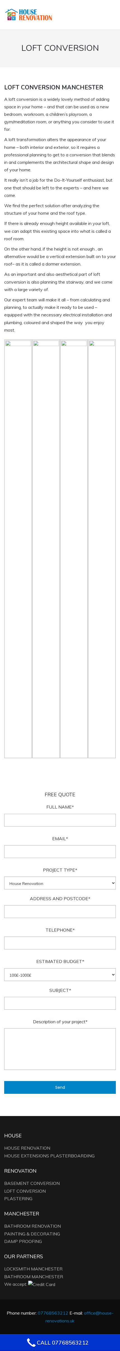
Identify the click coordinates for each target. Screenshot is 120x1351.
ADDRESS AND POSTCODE (60, 898)
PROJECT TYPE (60, 870)
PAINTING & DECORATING (32, 1234)
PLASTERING (18, 1198)
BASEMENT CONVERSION (32, 1183)
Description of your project (60, 1021)
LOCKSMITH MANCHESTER (33, 1269)
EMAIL (60, 838)
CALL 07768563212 (63, 1342)
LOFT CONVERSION (25, 1191)
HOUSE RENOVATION (27, 1148)
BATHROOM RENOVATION (32, 1226)
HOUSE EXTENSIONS (26, 1156)
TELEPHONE (60, 930)
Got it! (96, 11)
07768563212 (47, 14)
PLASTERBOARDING (72, 1156)
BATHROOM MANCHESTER (33, 1276)
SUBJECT (60, 990)
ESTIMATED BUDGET (60, 961)
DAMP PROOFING (23, 1241)
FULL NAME (60, 807)
